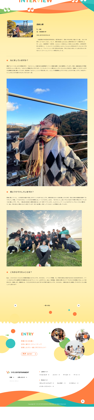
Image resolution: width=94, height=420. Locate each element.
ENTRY (29, 364)
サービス (65, 384)
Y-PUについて (43, 384)
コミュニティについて (45, 393)
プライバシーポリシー (14, 391)
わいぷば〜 (60, 393)
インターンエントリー (45, 396)
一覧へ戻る (47, 315)
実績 (11, 387)
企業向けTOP (44, 381)
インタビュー (72, 393)
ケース (75, 384)
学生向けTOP (44, 390)
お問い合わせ (21, 387)
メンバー (55, 384)
